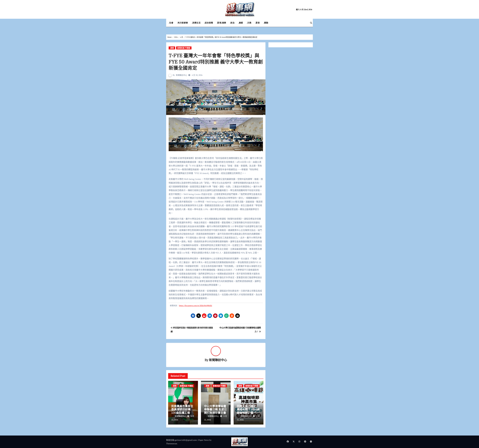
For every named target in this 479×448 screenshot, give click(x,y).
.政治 (232, 22)
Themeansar (171, 443)
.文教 (249, 22)
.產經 (240, 22)
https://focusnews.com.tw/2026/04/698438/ (195, 305)
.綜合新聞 (208, 22)
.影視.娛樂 (221, 22)
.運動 (266, 22)
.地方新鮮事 (182, 22)
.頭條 (172, 48)
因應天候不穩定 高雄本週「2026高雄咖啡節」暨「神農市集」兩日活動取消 (248, 412)
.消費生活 (196, 22)
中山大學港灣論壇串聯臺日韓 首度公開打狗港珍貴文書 (215, 409)
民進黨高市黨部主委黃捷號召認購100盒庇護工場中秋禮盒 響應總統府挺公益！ (182, 412)
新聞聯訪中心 (181, 75)
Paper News (203, 440)
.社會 (171, 22)
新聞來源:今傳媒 (183, 48)
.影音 (257, 22)
